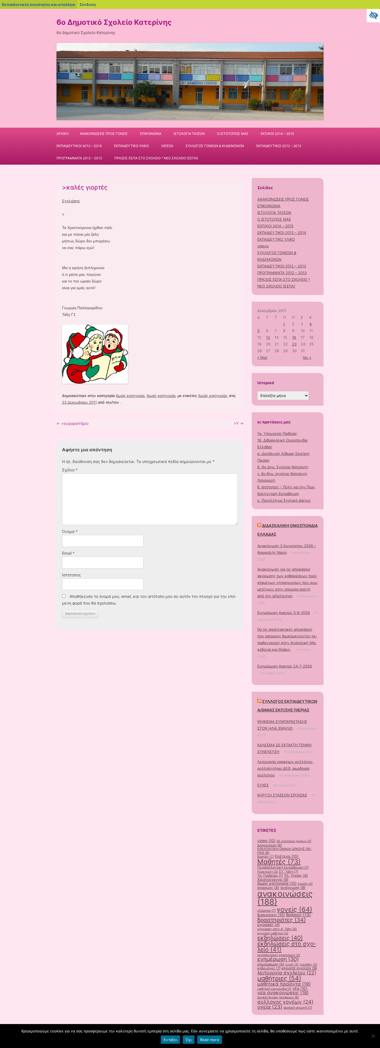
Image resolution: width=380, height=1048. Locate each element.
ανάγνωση (292, 887)
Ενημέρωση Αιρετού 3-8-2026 (283, 612)
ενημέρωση (278, 959)
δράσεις (298, 914)
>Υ (238, 423)
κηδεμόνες (268, 968)
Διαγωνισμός (269, 845)
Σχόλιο (70, 469)
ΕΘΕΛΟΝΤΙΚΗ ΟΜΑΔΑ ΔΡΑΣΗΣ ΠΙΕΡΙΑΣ (284, 851)
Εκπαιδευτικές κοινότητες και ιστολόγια (38, 4)
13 (268, 337)
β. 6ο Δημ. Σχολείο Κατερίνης (283, 467)
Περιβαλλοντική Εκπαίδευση (283, 867)
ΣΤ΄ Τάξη (288, 871)
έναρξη (305, 884)
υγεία (269, 1007)
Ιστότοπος (71, 574)
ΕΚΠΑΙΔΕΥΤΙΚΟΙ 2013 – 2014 (79, 146)
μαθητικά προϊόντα (284, 984)
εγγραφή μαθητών (272, 933)
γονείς (294, 909)
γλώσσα (266, 910)
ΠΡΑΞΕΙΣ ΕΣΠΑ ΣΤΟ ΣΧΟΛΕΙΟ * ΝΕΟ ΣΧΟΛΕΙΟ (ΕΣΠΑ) (156, 158)
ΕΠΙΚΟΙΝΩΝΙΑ (150, 133)
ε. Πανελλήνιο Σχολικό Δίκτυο (283, 500)
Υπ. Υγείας (296, 875)
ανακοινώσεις (285, 898)
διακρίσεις (271, 915)
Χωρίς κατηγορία (130, 395)
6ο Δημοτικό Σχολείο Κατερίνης (114, 22)
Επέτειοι (286, 856)
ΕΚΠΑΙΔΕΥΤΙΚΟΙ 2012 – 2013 (278, 146)
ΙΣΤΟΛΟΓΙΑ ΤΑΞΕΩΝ (189, 133)
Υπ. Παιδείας (270, 875)
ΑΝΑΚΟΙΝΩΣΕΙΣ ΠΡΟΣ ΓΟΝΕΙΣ (104, 133)
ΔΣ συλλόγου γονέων (294, 841)
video (266, 841)
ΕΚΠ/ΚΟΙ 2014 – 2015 (277, 133)
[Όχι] (373, 1036)
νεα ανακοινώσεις (283, 992)
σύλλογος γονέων (285, 1002)
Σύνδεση (88, 4)
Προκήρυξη (267, 872)
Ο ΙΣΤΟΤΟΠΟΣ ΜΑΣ (232, 133)
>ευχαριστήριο (72, 423)
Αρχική (62, 133)
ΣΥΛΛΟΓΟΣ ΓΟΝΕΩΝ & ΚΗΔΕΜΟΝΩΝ (215, 146)
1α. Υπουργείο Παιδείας (277, 433)
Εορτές (265, 856)
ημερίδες (308, 964)
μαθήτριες (279, 978)
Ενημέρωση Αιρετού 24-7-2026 (284, 666)
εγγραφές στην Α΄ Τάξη (277, 929)
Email (68, 553)
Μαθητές (279, 862)
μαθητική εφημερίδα (274, 989)
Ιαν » (307, 357)
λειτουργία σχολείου (286, 973)
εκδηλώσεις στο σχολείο (286, 946)
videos (167, 146)
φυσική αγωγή (297, 1007)
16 (294, 337)
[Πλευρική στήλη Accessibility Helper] (373, 15)
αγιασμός (268, 888)
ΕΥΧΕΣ (263, 785)
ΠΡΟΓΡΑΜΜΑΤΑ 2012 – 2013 (79, 158)
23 (294, 344)
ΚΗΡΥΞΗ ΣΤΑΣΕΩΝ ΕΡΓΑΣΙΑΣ (282, 795)
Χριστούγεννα (272, 879)
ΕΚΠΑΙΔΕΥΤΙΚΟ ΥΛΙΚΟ (131, 146)
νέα (299, 988)
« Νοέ (262, 357)
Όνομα (70, 531)
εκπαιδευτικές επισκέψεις (278, 955)
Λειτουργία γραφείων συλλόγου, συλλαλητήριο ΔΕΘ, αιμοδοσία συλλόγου (285, 768)
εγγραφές (268, 925)
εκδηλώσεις (280, 937)
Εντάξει (170, 1039)
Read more (209, 1039)
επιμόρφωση (270, 964)
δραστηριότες (281, 920)
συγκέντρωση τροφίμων (278, 997)
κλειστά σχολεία (299, 968)
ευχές (291, 964)
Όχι (189, 1039)
